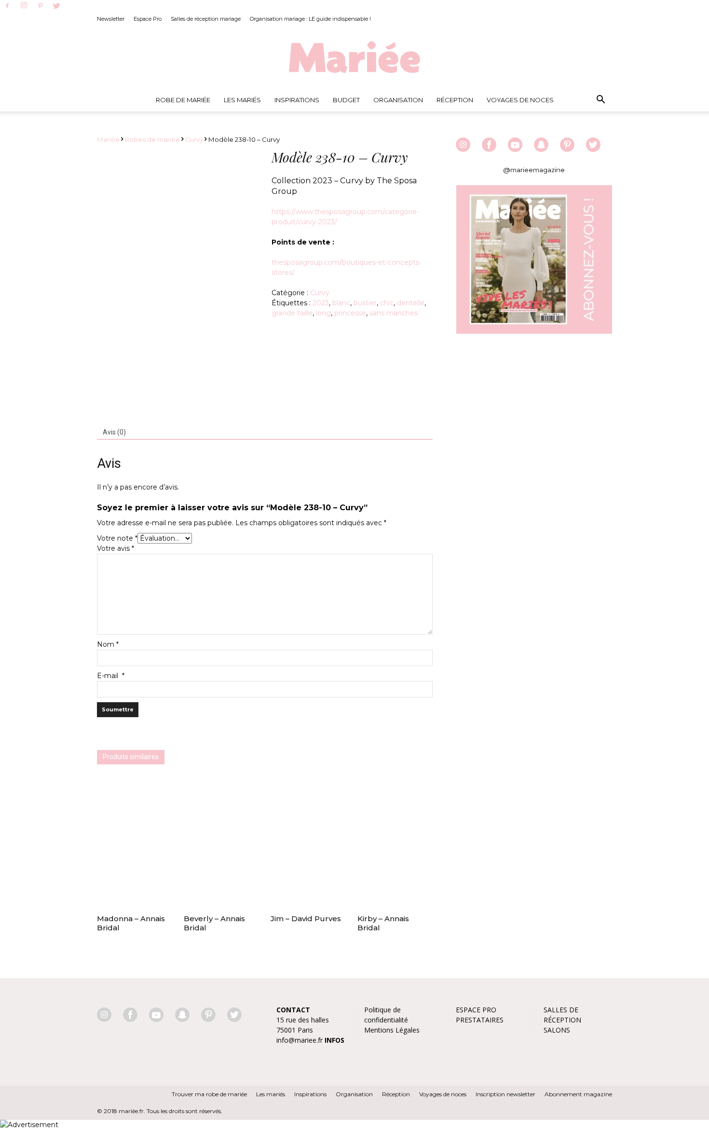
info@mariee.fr (299, 1040)
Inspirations (296, 100)
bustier (365, 303)
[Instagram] (23, 6)
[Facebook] (7, 6)
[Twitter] (56, 6)
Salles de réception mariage (206, 18)
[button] (600, 99)
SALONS (557, 1030)
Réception (454, 100)
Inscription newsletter (505, 1094)
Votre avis (115, 548)
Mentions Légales (392, 1030)
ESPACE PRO (476, 1009)
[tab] (114, 432)
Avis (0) (114, 432)
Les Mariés (242, 100)
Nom (108, 644)
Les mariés (270, 1094)
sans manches (393, 313)
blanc (341, 303)
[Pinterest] (40, 6)
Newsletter (110, 18)
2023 (321, 303)
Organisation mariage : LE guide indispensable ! (310, 18)
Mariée (108, 139)
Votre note (117, 538)
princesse (350, 313)
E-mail (110, 675)
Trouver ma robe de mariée (209, 1094)
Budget (346, 100)
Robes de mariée (152, 139)
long (323, 313)
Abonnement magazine (578, 1094)
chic (387, 303)
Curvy (194, 139)
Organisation (398, 100)
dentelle (410, 303)
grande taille (292, 313)
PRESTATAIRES (480, 1019)
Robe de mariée (183, 100)
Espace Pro (148, 18)
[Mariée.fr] (354, 57)
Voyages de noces (520, 100)
